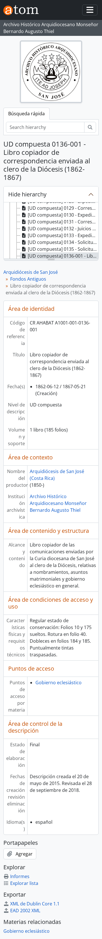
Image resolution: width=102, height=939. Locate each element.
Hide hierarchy (27, 194)
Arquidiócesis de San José (30, 272)
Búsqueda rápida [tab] (26, 113)
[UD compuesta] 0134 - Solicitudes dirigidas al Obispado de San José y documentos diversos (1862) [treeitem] (63, 242)
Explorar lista (24, 883)
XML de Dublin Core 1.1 (35, 904)
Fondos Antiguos (28, 279)
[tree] (51, 230)
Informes (19, 876)
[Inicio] (23, 10)
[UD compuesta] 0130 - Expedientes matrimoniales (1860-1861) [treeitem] (63, 215)
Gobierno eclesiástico (58, 682)
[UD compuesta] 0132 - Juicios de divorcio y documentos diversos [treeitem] (63, 228)
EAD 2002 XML (25, 910)
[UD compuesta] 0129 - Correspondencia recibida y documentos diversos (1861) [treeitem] (63, 208)
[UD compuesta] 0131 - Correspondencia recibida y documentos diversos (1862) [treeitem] (63, 222)
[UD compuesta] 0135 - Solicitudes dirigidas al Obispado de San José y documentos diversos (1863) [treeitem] (63, 249)
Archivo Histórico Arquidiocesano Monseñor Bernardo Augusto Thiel (58, 503)
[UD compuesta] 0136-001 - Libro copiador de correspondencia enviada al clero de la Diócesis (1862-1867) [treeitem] (63, 256)
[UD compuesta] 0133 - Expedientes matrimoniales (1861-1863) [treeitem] (63, 235)
